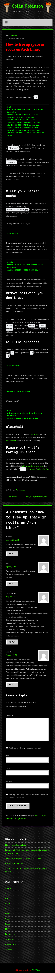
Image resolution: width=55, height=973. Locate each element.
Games (7, 919)
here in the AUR (12, 440)
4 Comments (13, 35)
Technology (9, 939)
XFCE (7, 954)
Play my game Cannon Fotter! (16, 845)
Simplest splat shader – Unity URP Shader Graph (23, 858)
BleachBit (35, 434)
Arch (17, 490)
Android (8, 888)
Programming (10, 934)
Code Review (12, 496)
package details (42, 469)
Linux (22, 490)
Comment (10, 715)
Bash (7, 898)
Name (8, 755)
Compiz (8, 903)
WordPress (9, 949)
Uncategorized (10, 944)
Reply (12, 554)
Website (9, 781)
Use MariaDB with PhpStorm (16, 863)
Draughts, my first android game (36, 496)
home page (31, 469)
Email (8, 768)
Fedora (7, 913)
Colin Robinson (27, 6)
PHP (7, 929)
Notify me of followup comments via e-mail (25, 748)
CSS (7, 908)
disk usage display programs (32, 466)
